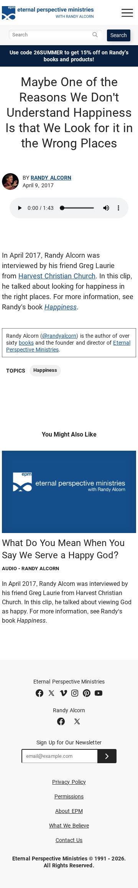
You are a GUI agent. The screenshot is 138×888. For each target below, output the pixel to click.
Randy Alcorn (51, 178)
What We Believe (69, 826)
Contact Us (69, 840)
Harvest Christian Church (56, 276)
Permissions (69, 796)
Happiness (45, 370)
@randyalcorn (59, 336)
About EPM (69, 811)
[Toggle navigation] (127, 12)
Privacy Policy (69, 782)
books (26, 343)
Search (118, 35)
